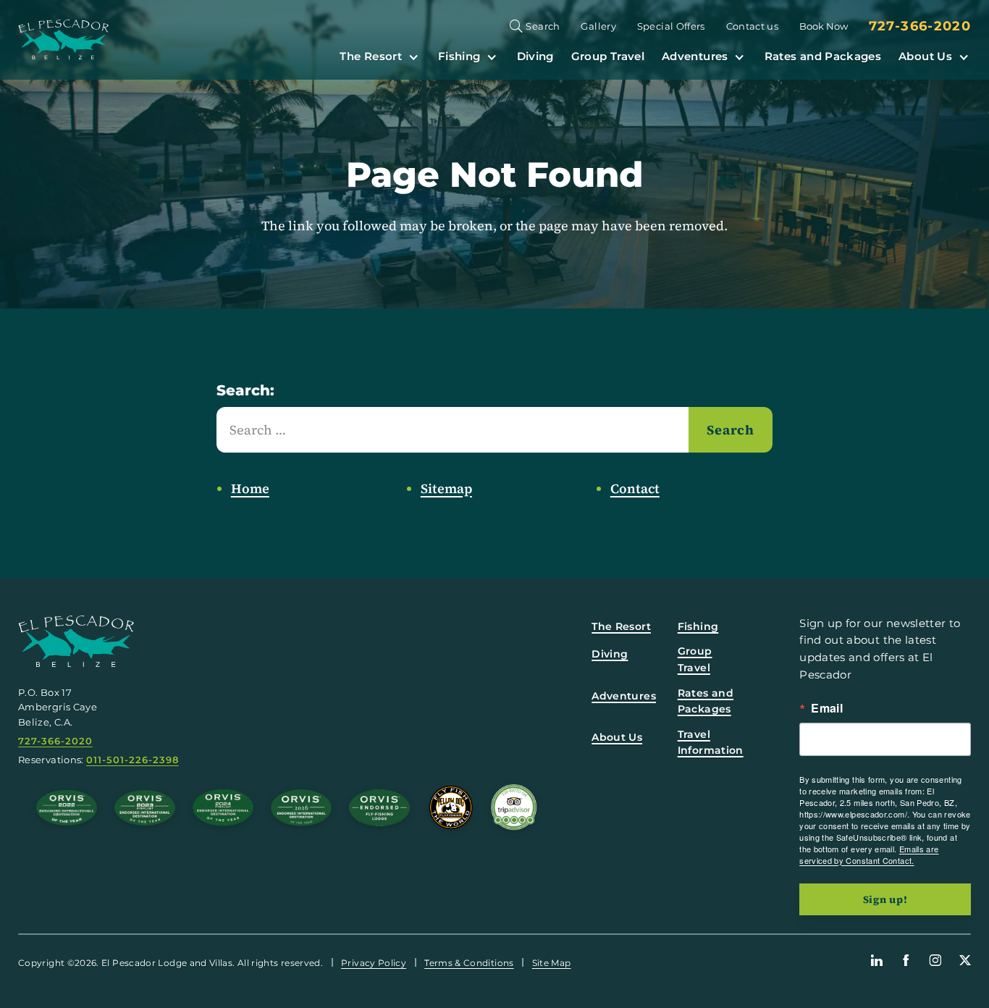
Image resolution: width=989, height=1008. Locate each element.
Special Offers (671, 26)
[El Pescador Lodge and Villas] (63, 39)
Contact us (752, 26)
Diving (535, 56)
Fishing (459, 56)
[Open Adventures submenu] (739, 56)
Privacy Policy (373, 962)
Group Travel (607, 56)
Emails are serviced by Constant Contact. (868, 854)
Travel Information (711, 742)
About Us (925, 56)
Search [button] (543, 26)
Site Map (551, 962)
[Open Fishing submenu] (491, 56)
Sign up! (885, 899)
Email (827, 708)
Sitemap (446, 488)
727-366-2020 (920, 26)
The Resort (371, 56)
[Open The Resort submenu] (413, 56)
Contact (635, 488)
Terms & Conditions (468, 962)
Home (250, 488)
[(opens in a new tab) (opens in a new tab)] (514, 807)
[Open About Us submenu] (963, 56)
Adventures (695, 56)
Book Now (823, 26)
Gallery (598, 26)
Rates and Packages (823, 56)
